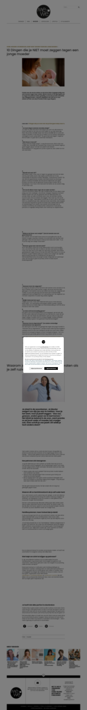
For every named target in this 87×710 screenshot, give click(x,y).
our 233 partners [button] (44, 347)
